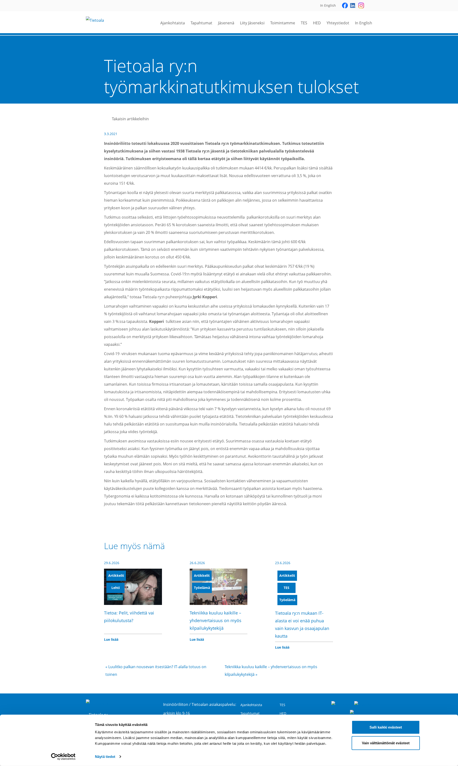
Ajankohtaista (172, 23)
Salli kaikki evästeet (386, 727)
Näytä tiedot (105, 757)
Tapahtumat (201, 23)
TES (304, 23)
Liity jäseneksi (252, 23)
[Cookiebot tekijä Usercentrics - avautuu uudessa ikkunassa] (63, 756)
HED (317, 23)
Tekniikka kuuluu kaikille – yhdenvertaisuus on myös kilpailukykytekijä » (271, 670)
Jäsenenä (226, 23)
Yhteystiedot (338, 23)
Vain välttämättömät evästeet (386, 743)
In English (363, 23)
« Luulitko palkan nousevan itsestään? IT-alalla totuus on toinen (155, 670)
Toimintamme (282, 23)
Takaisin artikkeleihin (130, 118)
